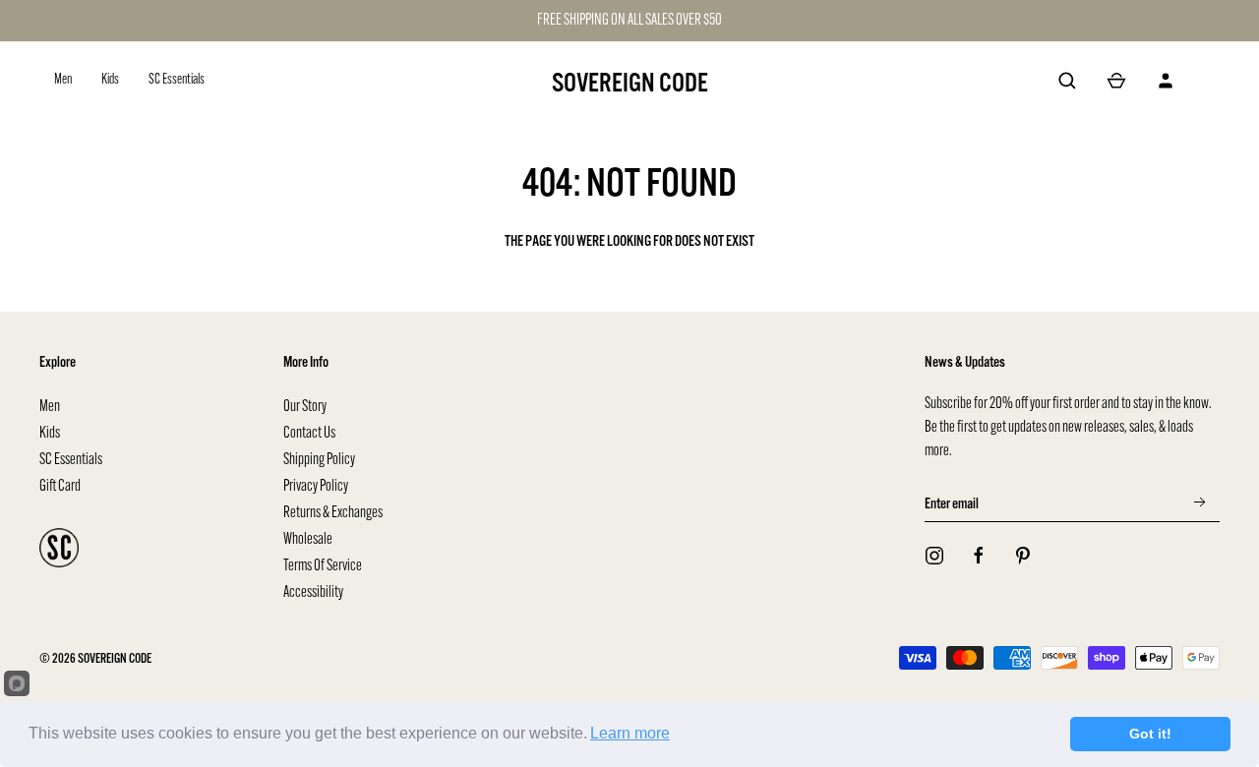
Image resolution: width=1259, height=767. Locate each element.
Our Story (305, 407)
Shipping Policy (319, 460)
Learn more (630, 733)
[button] (1067, 80)
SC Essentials (70, 460)
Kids (49, 434)
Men (49, 407)
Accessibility (313, 593)
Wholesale (307, 540)
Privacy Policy (315, 487)
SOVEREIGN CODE (630, 82)
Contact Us (309, 434)
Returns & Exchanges (333, 513)
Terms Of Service (322, 566)
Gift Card (60, 487)
